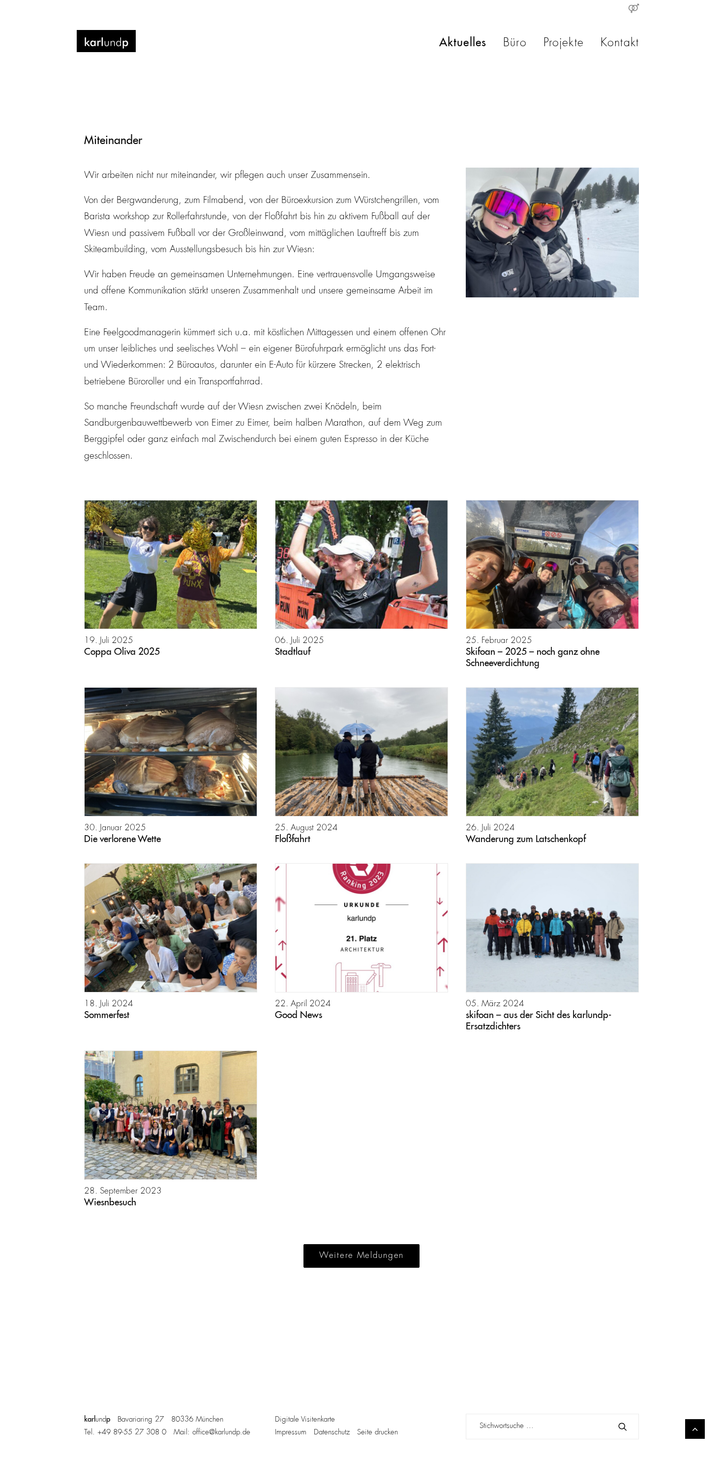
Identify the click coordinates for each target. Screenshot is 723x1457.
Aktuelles (462, 43)
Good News (298, 1015)
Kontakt (620, 43)
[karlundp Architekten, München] (106, 41)
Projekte (563, 43)
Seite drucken (377, 1432)
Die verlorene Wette (122, 839)
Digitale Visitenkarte (305, 1420)
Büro (515, 43)
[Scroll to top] (695, 1428)
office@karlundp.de (221, 1432)
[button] (171, 564)
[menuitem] (634, 8)
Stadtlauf (292, 652)
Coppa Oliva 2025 (122, 652)
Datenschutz (332, 1432)
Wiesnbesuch (110, 1202)
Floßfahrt (292, 839)
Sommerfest (106, 1015)
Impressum (290, 1432)
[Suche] (552, 1426)
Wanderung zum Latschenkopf (526, 839)
